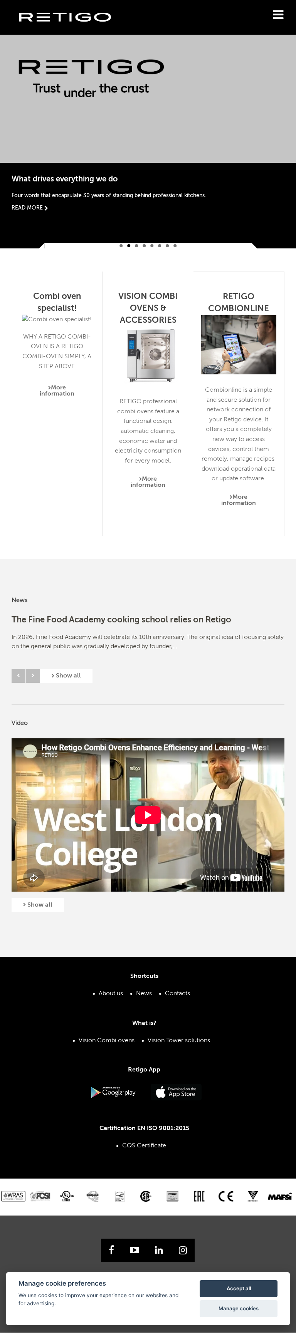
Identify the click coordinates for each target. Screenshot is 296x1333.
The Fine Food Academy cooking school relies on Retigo (121, 620)
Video (20, 723)
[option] (148, 131)
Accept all (239, 1288)
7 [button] (167, 245)
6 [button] (159, 245)
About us (111, 994)
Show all (67, 676)
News (19, 600)
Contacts (177, 994)
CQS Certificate (144, 1146)
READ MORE (28, 208)
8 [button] (175, 245)
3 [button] (136, 245)
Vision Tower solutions (179, 1041)
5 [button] (151, 245)
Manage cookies (239, 1308)
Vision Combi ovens (107, 1041)
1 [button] (121, 245)
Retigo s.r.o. (71, 29)
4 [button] (144, 245)
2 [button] (128, 245)
